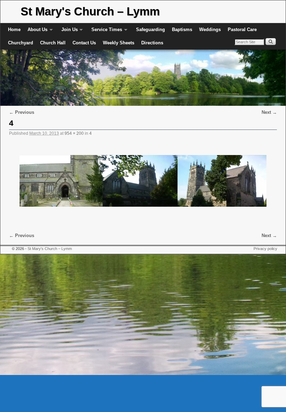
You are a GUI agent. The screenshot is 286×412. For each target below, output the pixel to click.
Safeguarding (150, 29)
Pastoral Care (242, 29)
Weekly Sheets (118, 42)
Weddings (210, 29)
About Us (35, 31)
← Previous (21, 112)
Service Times (105, 31)
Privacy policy (265, 249)
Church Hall (53, 42)
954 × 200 (74, 133)
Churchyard (20, 42)
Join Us (68, 31)
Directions (152, 42)
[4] (143, 180)
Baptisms (182, 29)
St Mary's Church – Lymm (90, 11)
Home (14, 29)
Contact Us (84, 42)
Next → (269, 112)
